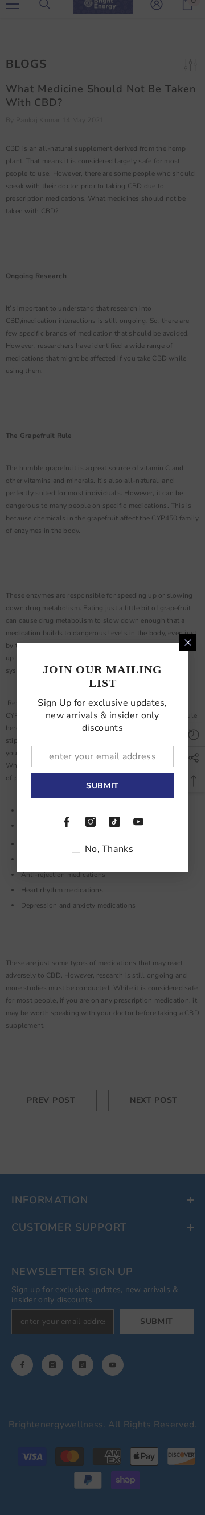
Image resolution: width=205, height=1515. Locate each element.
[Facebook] (67, 822)
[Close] (187, 642)
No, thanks (109, 849)
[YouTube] (138, 822)
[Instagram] (90, 822)
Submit (102, 785)
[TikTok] (114, 822)
